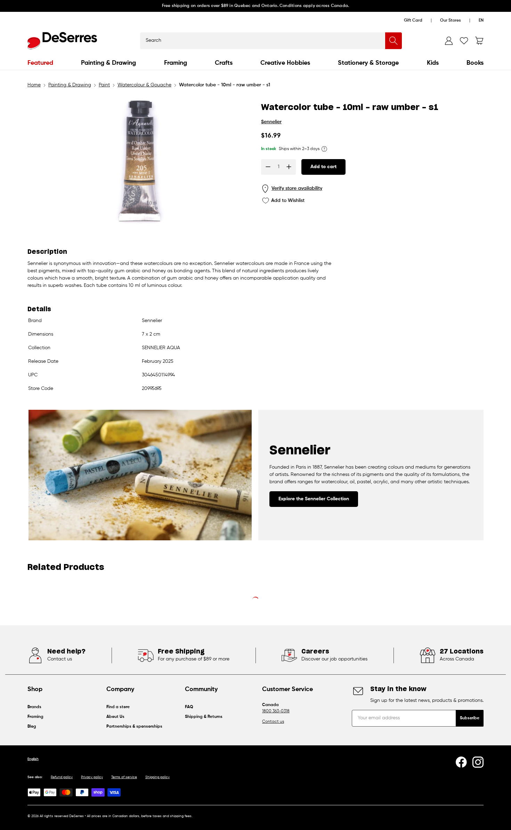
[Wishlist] (464, 41)
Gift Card (413, 20)
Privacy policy (92, 777)
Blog (31, 727)
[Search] (393, 40)
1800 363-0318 (276, 711)
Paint (104, 85)
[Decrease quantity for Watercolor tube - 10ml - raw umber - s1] (268, 167)
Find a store (118, 707)
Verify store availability (296, 188)
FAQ (189, 707)
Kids (433, 63)
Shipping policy (157, 777)
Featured (40, 63)
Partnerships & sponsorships (134, 727)
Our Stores (450, 20)
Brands (34, 707)
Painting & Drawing (108, 63)
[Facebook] (461, 762)
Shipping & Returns (203, 717)
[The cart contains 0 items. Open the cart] (479, 41)
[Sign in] (449, 41)
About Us (115, 717)
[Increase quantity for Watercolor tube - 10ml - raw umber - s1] (289, 167)
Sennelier (271, 121)
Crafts (224, 63)
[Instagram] (478, 762)
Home (34, 85)
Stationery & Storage (368, 63)
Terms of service (124, 777)
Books (475, 63)
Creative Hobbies (285, 63)
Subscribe (469, 718)
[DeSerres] (62, 40)
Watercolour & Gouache (144, 85)
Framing (175, 63)
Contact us (273, 722)
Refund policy (62, 777)
